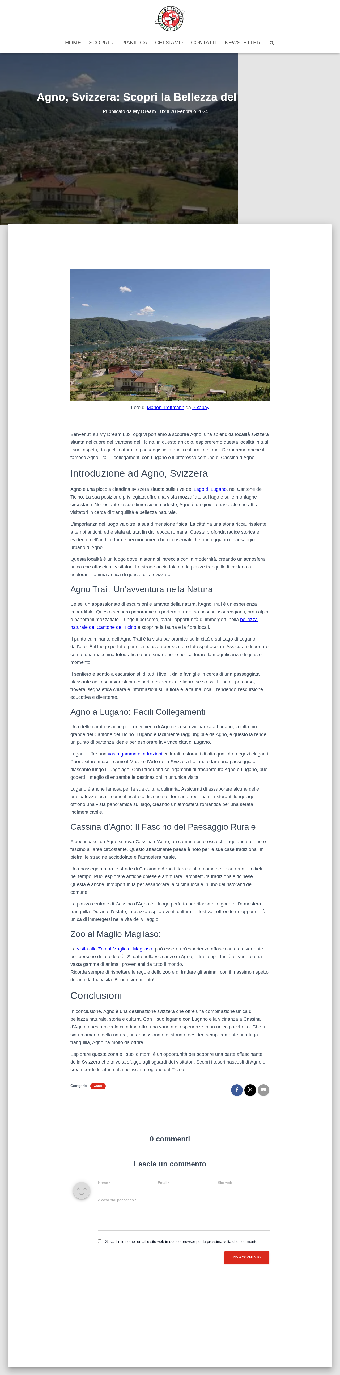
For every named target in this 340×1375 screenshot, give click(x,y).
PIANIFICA (134, 42)
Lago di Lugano (210, 489)
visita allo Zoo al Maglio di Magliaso (114, 949)
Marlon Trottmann (165, 407)
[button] (112, 42)
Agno (98, 1086)
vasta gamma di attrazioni (135, 754)
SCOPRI (100, 42)
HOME (73, 42)
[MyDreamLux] (170, 19)
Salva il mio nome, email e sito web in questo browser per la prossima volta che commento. (181, 1241)
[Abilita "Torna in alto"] (329, 1364)
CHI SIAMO (169, 42)
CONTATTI (204, 42)
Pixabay (200, 407)
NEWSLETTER (242, 42)
